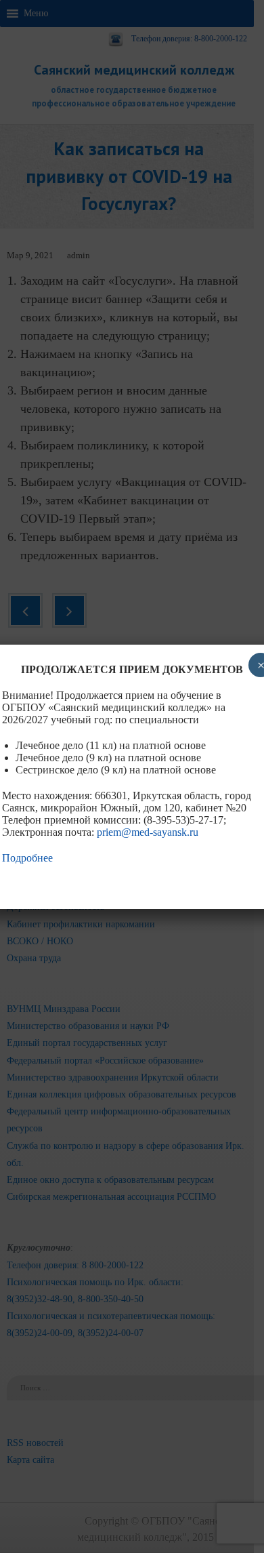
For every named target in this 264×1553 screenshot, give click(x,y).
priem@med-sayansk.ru (147, 832)
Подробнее (27, 858)
